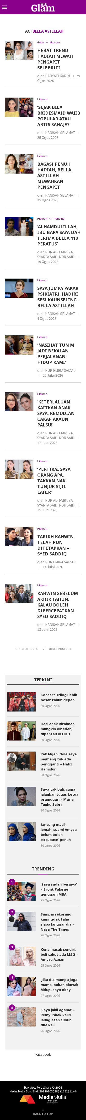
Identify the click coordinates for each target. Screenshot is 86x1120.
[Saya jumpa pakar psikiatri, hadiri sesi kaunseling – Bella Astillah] (19, 288)
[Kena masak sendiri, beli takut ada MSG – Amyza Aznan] (21, 956)
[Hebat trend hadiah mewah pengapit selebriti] (19, 50)
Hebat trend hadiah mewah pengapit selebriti (55, 58)
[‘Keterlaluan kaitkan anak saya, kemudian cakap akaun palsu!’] (19, 401)
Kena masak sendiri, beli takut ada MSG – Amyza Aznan (59, 954)
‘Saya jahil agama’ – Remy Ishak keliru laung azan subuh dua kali (58, 1017)
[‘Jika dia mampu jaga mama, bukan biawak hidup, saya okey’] (21, 986)
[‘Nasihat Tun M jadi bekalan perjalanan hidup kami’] (19, 345)
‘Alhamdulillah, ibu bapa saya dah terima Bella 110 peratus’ (59, 235)
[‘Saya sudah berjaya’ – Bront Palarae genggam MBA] (21, 891)
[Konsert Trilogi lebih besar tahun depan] (21, 702)
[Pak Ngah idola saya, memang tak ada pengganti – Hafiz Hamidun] (21, 761)
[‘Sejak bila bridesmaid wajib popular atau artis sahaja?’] (19, 107)
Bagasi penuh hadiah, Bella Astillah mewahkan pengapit (54, 175)
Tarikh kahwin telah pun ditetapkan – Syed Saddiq (55, 545)
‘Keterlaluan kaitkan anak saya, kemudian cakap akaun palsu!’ (56, 413)
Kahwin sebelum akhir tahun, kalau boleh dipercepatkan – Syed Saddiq (57, 604)
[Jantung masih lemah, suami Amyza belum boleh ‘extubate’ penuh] (21, 831)
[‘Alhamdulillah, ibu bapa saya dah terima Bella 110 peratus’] (19, 226)
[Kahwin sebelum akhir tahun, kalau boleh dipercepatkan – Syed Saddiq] (19, 593)
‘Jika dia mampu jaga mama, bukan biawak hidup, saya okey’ (59, 984)
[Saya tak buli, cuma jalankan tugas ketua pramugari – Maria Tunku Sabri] (21, 796)
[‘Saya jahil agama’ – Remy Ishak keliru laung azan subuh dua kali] (21, 1017)
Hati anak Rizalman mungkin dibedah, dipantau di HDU (58, 728)
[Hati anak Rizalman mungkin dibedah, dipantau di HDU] (21, 731)
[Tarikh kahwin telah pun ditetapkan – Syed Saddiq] (19, 536)
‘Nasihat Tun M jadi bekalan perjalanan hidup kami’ (55, 353)
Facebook (43, 1054)
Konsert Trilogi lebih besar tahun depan (59, 697)
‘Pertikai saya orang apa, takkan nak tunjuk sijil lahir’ (53, 480)
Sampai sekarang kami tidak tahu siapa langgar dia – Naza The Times (57, 922)
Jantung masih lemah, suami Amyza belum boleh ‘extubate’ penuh (59, 832)
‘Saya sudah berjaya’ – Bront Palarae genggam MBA (59, 889)
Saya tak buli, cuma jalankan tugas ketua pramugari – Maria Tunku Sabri (59, 797)
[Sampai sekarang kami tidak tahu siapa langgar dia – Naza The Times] (21, 921)
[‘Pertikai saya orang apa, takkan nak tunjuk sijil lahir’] (19, 469)
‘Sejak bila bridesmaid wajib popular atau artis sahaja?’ (58, 115)
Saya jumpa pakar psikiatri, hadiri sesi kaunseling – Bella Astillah (58, 296)
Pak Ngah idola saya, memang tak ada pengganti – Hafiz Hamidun (59, 761)
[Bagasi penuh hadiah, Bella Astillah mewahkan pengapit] (19, 164)
